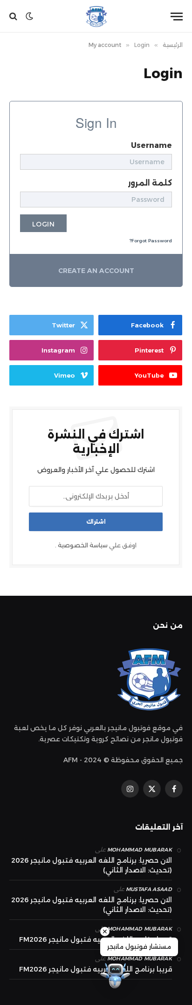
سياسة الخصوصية (83, 545)
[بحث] (14, 16)
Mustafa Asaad (149, 889)
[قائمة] (177, 16)
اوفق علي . (96, 545)
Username (151, 145)
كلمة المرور (150, 183)
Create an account (96, 270)
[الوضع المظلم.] (29, 16)
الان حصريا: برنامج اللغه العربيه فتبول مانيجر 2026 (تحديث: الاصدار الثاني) (91, 865)
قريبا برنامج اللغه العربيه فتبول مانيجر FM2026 (95, 939)
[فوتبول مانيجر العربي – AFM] (96, 16)
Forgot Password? (150, 241)
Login (43, 224)
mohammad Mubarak (139, 849)
